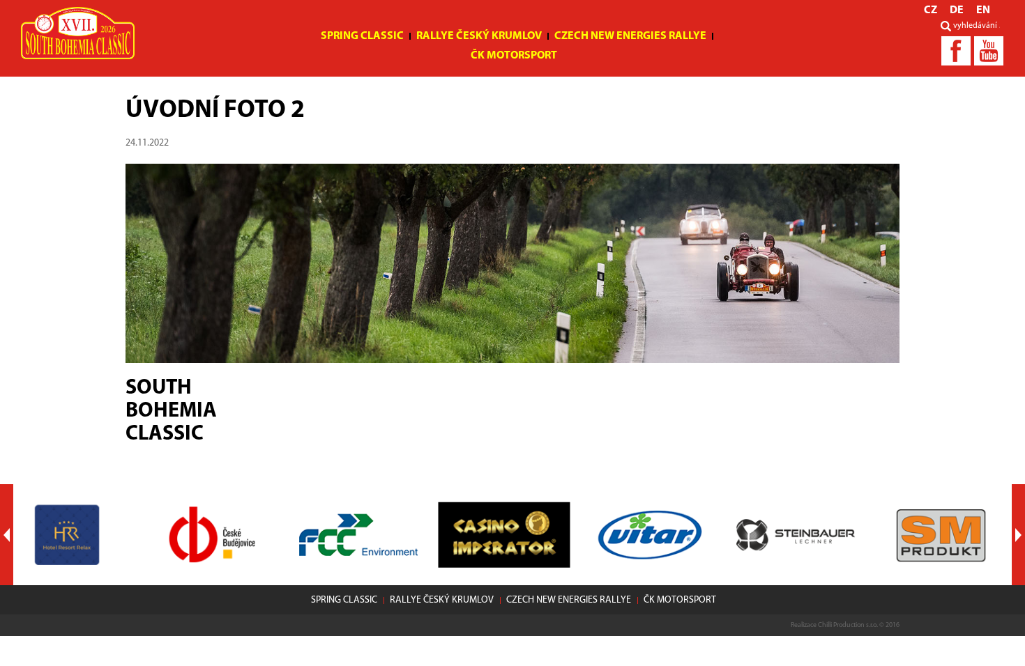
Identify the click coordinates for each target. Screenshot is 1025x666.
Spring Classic (362, 36)
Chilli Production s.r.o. (848, 625)
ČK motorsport (514, 55)
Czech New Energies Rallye (630, 36)
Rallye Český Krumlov (479, 36)
